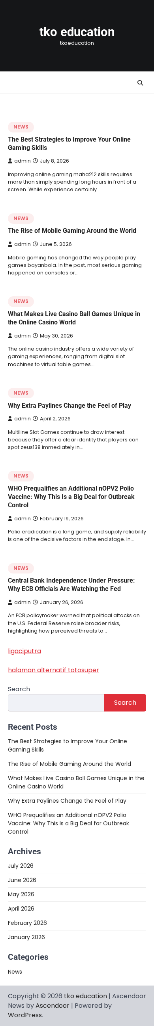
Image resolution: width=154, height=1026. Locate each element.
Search (19, 689)
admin (22, 160)
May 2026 (21, 894)
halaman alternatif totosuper (53, 670)
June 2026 (22, 880)
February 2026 (27, 923)
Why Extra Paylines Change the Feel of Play (69, 405)
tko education (77, 32)
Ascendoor (52, 1005)
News (20, 126)
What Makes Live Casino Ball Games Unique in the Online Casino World (74, 318)
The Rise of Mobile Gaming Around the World (72, 230)
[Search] (140, 83)
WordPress (25, 1015)
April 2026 (21, 909)
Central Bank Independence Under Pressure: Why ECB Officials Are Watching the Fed (71, 585)
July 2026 (21, 866)
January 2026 (26, 937)
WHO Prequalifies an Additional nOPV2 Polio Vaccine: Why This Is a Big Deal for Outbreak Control (71, 497)
